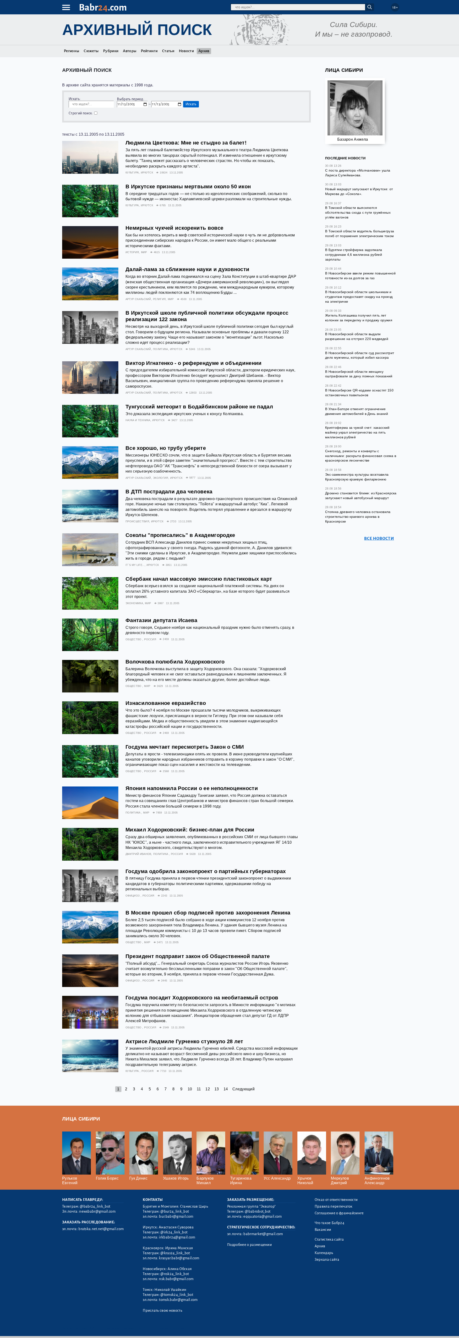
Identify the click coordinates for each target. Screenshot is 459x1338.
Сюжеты (91, 51)
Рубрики (110, 51)
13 (216, 1089)
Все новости (379, 538)
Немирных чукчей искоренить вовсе (174, 228)
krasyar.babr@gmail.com (179, 1258)
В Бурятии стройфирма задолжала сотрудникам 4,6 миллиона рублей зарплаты (353, 254)
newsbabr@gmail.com (97, 1211)
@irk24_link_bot (173, 1232)
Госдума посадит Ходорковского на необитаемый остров (202, 998)
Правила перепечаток (334, 1206)
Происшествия (137, 521)
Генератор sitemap (171, 1328)
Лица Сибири (344, 70)
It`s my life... (135, 564)
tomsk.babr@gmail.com (178, 1300)
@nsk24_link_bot (174, 1274)
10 (190, 1089)
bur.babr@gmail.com (176, 1216)
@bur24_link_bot (174, 1211)
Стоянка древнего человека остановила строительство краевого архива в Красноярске (358, 516)
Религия (159, 299)
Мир (144, 252)
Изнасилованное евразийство (166, 703)
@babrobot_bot (257, 1211)
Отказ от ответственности (336, 1200)
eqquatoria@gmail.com (262, 1216)
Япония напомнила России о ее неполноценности (192, 788)
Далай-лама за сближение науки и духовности (187, 269)
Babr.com (103, 7)
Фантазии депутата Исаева (161, 620)
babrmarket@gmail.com (263, 1234)
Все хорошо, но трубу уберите (166, 448)
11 (199, 1089)
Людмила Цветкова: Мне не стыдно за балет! (186, 143)
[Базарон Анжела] (355, 110)
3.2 (91, 1328)
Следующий (243, 1089)
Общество (134, 639)
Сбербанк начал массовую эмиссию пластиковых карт (199, 579)
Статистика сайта (329, 1239)
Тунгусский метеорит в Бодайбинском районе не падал (199, 407)
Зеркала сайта (327, 1259)
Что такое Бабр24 (329, 1223)
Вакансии (323, 1230)
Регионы (71, 51)
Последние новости (345, 158)
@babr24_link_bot (95, 1206)
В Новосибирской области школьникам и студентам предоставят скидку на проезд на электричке (359, 296)
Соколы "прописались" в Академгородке (180, 535)
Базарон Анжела (352, 139)
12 (207, 1089)
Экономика (134, 603)
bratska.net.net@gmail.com (101, 1229)
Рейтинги (149, 51)
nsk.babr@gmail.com (176, 1279)
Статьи (168, 51)
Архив (203, 51)
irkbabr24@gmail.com (177, 1237)
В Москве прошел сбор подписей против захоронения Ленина (208, 913)
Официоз (133, 895)
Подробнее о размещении (249, 1245)
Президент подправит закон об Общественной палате (198, 956)
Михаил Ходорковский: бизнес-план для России (190, 830)
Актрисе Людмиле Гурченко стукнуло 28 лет (184, 1041)
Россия (150, 639)
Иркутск (147, 172)
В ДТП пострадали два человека (169, 492)
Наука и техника (138, 420)
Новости (186, 51)
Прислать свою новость (162, 1310)
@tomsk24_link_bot (176, 1295)
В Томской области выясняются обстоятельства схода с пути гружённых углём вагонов (358, 212)
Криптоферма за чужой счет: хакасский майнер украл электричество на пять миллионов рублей (357, 432)
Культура (132, 172)
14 (226, 1089)
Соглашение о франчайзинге (339, 1213)
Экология (160, 477)
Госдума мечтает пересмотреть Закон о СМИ (185, 747)
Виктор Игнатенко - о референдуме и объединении (194, 363)
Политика (160, 349)
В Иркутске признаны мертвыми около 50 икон (188, 187)
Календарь (324, 1253)
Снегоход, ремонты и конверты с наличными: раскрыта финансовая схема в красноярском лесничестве (360, 455)
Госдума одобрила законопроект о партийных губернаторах (206, 871)
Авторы (129, 51)
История (132, 252)
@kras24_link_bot (175, 1253)
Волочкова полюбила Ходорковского (175, 662)
